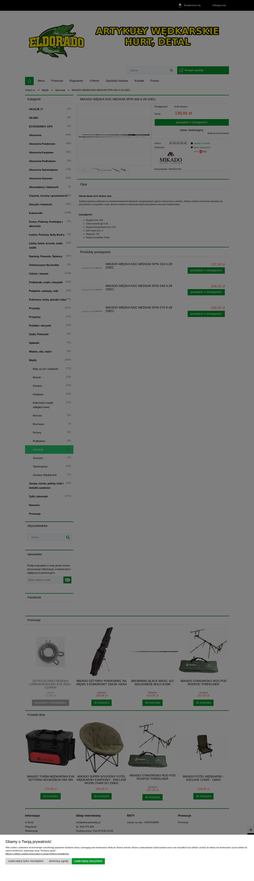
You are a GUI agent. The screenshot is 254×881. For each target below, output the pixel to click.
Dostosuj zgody (59, 861)
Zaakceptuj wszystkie (88, 861)
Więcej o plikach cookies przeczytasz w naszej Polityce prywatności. (37, 854)
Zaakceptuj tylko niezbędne (25, 861)
